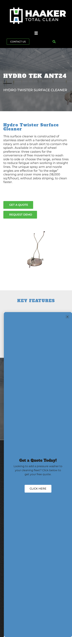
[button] (36, 33)
